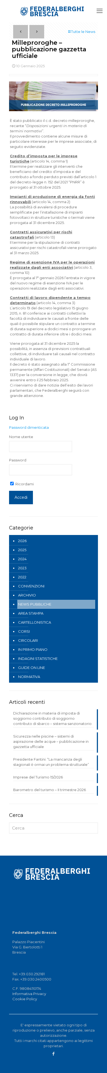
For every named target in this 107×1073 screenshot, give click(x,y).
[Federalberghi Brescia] (53, 11)
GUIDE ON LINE (31, 667)
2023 (22, 568)
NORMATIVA (29, 676)
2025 (22, 550)
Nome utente (21, 437)
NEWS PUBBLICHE (34, 604)
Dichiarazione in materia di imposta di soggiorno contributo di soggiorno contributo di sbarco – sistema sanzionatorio (52, 718)
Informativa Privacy (29, 993)
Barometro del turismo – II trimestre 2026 (49, 790)
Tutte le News (83, 31)
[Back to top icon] (100, 1065)
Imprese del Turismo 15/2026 (38, 777)
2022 (22, 577)
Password (17, 460)
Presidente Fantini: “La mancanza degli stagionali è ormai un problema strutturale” (51, 762)
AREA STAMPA (30, 613)
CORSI (24, 631)
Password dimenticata (29, 427)
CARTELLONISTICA (34, 622)
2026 (22, 541)
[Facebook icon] (54, 1053)
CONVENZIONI (31, 586)
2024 (22, 559)
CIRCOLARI (28, 640)
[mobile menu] (99, 11)
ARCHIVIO (27, 595)
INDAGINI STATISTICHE (38, 658)
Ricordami (24, 484)
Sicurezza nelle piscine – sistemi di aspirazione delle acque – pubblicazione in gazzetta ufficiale (51, 741)
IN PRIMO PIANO (32, 649)
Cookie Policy (24, 999)
